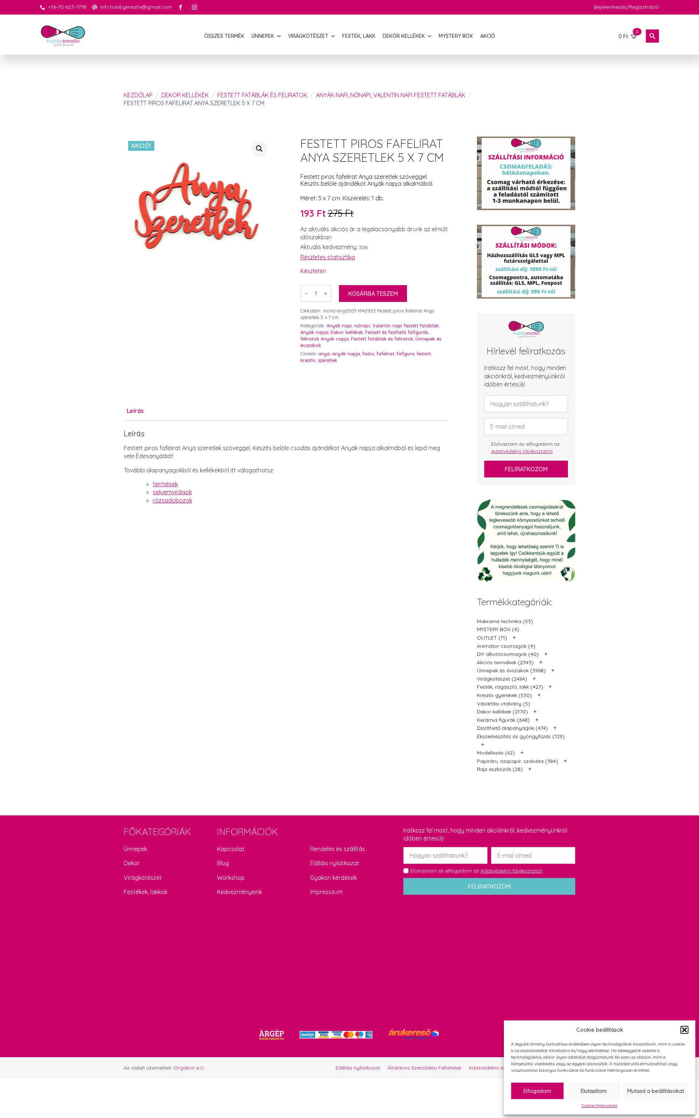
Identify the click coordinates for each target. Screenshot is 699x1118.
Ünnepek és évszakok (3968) (511, 670)
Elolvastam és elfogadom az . (525, 447)
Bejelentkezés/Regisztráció (626, 7)
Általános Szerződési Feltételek (424, 1067)
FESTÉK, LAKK (358, 36)
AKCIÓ (487, 36)
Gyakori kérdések (333, 877)
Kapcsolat (231, 849)
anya (324, 354)
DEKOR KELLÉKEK (404, 36)
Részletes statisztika (327, 257)
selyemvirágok (172, 492)
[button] (684, 1030)
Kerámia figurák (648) (503, 720)
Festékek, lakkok (145, 891)
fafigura (405, 354)
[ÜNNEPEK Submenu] (279, 36)
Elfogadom (537, 1090)
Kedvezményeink (239, 891)
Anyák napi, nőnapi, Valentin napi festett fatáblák (390, 95)
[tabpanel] (286, 466)
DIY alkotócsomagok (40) (508, 654)
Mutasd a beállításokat (655, 1090)
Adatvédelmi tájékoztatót (522, 451)
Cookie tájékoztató (599, 1105)
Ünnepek (135, 849)
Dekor (132, 863)
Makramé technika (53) (505, 621)
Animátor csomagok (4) (506, 646)
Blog (223, 863)
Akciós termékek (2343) (505, 662)
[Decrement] (306, 293)
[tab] (135, 411)
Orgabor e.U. (189, 1067)
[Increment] (325, 293)
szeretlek (327, 360)
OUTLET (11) (492, 637)
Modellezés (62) (496, 752)
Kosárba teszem (373, 293)
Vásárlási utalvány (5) (503, 703)
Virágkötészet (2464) (502, 679)
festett (423, 354)
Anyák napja (314, 332)
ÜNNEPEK (263, 36)
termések (165, 484)
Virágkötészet (143, 877)
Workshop (231, 877)
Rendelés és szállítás (337, 849)
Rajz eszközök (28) (500, 769)
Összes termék (224, 36)
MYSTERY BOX (456, 36)
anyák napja (346, 354)
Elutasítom (594, 1090)
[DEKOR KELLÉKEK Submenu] (430, 36)
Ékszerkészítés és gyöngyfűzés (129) (521, 736)
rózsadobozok (172, 500)
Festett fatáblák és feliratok (262, 95)
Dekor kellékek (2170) (502, 711)
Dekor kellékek (185, 95)
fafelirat (385, 354)
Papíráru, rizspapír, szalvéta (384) (517, 761)
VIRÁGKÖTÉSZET (308, 36)
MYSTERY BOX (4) (498, 629)
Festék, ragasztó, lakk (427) (510, 687)
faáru (368, 354)
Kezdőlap (138, 95)
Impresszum (326, 891)
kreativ (308, 360)
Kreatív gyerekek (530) (504, 695)
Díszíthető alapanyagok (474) (512, 728)
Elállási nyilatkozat (334, 863)
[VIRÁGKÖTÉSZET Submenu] (333, 36)
